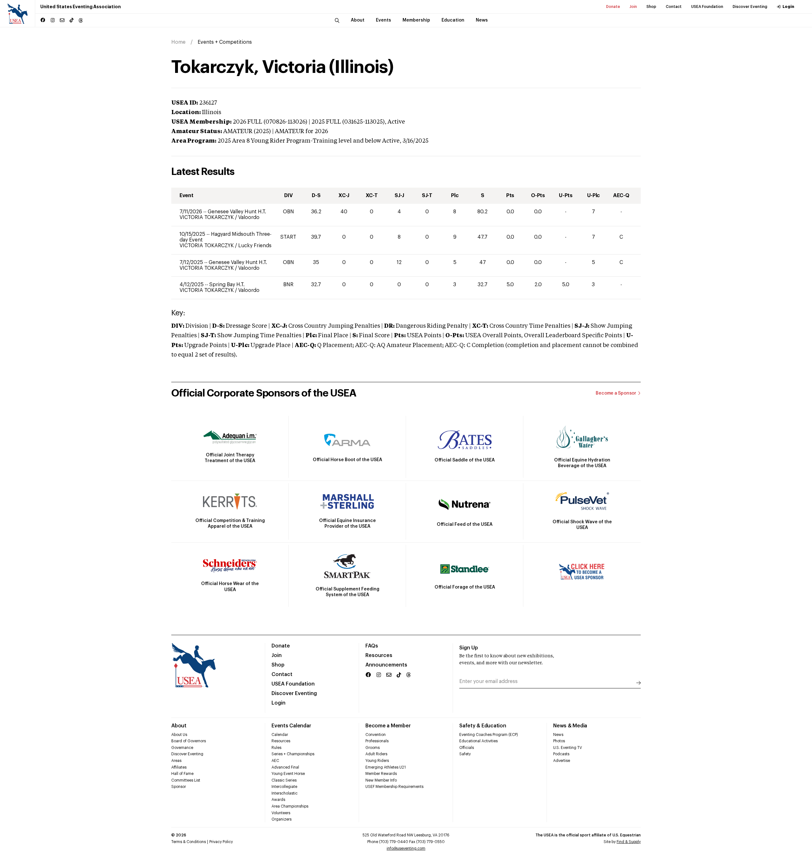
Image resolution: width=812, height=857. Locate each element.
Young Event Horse (288, 774)
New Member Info (381, 780)
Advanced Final (285, 767)
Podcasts (561, 754)
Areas (176, 761)
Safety (465, 754)
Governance (182, 748)
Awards (278, 800)
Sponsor (178, 787)
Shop (651, 7)
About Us (179, 735)
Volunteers (281, 813)
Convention (375, 735)
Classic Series (284, 780)
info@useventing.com (406, 848)
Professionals (377, 741)
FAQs (371, 645)
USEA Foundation (707, 7)
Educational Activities (478, 741)
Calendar (280, 735)
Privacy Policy (221, 842)
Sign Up (468, 647)
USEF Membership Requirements (394, 787)
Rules (276, 748)
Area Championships (290, 806)
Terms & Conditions (188, 842)
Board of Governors (188, 741)
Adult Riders (376, 754)
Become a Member (387, 725)
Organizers (281, 819)
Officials (466, 748)
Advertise (561, 761)
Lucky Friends (255, 245)
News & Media (570, 725)
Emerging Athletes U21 (385, 767)
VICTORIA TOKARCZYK (207, 217)
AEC (275, 761)
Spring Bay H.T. (227, 284)
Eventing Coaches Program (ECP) (488, 735)
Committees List (185, 780)
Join (633, 7)
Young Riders (377, 761)
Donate (613, 7)
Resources (378, 655)
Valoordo (248, 217)
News (558, 735)
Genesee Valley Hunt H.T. (237, 211)
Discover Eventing (750, 7)
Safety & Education (482, 725)
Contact (674, 7)
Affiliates (179, 767)
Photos (559, 741)
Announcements (386, 664)
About (179, 725)
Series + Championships (293, 754)
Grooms (372, 748)
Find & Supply (629, 842)
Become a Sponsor (616, 393)
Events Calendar (291, 725)
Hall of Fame (182, 774)
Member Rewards (381, 774)
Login (788, 7)
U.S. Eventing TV (567, 748)
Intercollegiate (284, 787)
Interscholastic (285, 793)
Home (178, 42)
